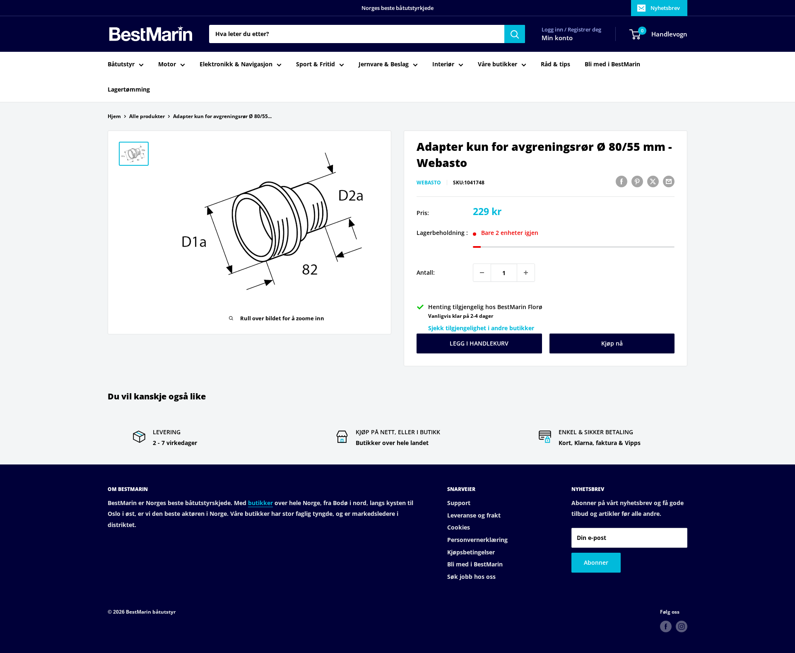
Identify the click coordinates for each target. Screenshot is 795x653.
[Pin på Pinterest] (637, 181)
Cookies (458, 527)
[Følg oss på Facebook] (666, 626)
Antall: (426, 272)
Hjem (114, 116)
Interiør (443, 64)
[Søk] (514, 34)
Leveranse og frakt (474, 515)
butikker (260, 503)
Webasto (429, 182)
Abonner (596, 562)
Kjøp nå (612, 343)
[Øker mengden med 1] (526, 272)
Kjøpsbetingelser (471, 552)
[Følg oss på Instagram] (681, 626)
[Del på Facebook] (621, 181)
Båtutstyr (121, 64)
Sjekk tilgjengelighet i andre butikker (481, 328)
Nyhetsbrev (665, 8)
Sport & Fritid (315, 64)
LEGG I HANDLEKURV (479, 343)
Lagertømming (129, 89)
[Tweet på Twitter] (653, 181)
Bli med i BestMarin (612, 64)
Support (458, 503)
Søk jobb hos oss (471, 576)
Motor (167, 64)
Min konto (557, 38)
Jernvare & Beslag (384, 64)
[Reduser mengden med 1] (482, 272)
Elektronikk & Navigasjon (236, 64)
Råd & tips (555, 64)
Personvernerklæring (477, 540)
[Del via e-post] (669, 181)
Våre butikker (497, 64)
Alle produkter (147, 116)
